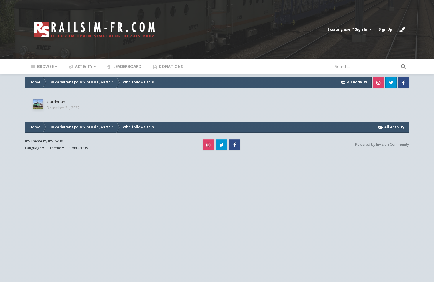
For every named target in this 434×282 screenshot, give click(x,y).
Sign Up (385, 29)
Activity (83, 66)
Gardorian (56, 101)
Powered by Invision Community (382, 144)
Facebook (403, 82)
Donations (170, 66)
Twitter (391, 82)
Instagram (378, 82)
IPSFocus (55, 141)
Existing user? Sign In (348, 29)
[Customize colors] (402, 29)
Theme (56, 147)
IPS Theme (33, 141)
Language (33, 147)
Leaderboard (126, 66)
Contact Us (78, 147)
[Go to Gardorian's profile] (38, 104)
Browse (45, 66)
